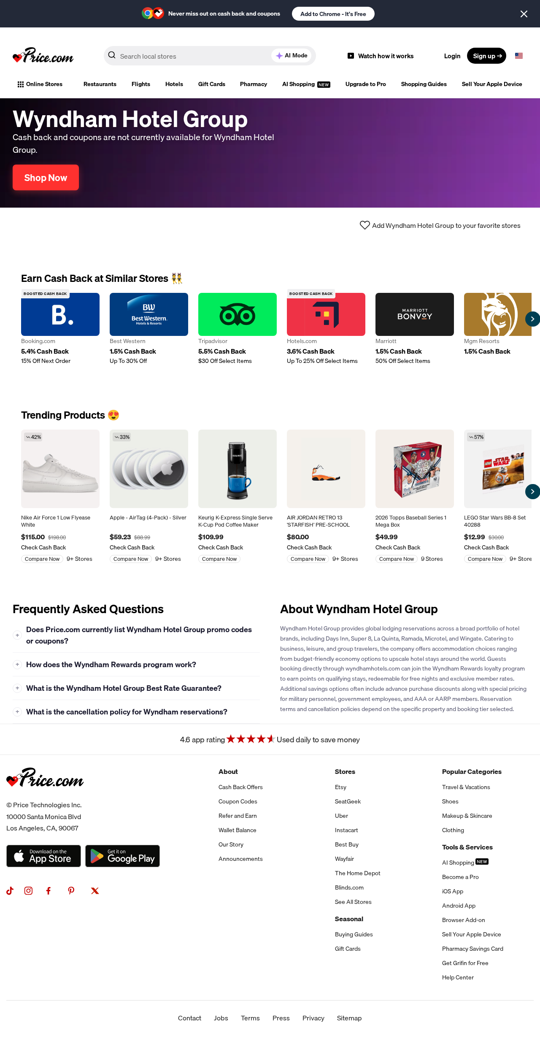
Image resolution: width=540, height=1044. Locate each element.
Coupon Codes (238, 801)
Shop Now (45, 177)
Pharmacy (253, 84)
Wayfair (344, 858)
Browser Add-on (463, 920)
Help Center (458, 977)
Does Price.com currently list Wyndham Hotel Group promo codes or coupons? (134, 635)
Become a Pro (460, 877)
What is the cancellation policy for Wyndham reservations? (122, 711)
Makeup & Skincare (467, 815)
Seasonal (349, 918)
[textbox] (519, 56)
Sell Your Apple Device (492, 84)
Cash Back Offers (241, 787)
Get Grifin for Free (465, 963)
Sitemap (349, 1018)
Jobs (221, 1018)
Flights (141, 84)
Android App (458, 905)
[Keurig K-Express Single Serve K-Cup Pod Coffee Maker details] (237, 469)
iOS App (452, 891)
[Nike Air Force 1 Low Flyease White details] (60, 469)
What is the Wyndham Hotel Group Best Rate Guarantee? (119, 688)
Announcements (241, 858)
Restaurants (100, 84)
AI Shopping (299, 84)
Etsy (340, 787)
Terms (250, 1018)
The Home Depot (358, 873)
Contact (189, 1018)
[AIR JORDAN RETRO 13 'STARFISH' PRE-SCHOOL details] (326, 469)
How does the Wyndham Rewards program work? (106, 664)
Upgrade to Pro (366, 84)
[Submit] (111, 57)
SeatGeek (348, 801)
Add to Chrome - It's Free (333, 14)
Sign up (484, 56)
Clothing (453, 830)
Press (281, 1018)
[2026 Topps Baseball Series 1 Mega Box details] (414, 469)
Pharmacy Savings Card (472, 948)
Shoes (450, 801)
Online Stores (44, 84)
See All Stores (353, 901)
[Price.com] (45, 795)
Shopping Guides (424, 84)
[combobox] (210, 55)
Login (452, 56)
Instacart (346, 830)
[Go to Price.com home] (43, 55)
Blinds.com (349, 887)
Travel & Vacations (466, 787)
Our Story (231, 844)
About (228, 771)
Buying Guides (354, 934)
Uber (341, 815)
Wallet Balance (237, 830)
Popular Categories (472, 771)
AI (296, 55)
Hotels (174, 84)
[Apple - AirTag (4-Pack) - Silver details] (149, 469)
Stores (345, 771)
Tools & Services (467, 847)
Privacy (313, 1018)
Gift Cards (211, 84)
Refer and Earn (238, 815)
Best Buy (347, 844)
